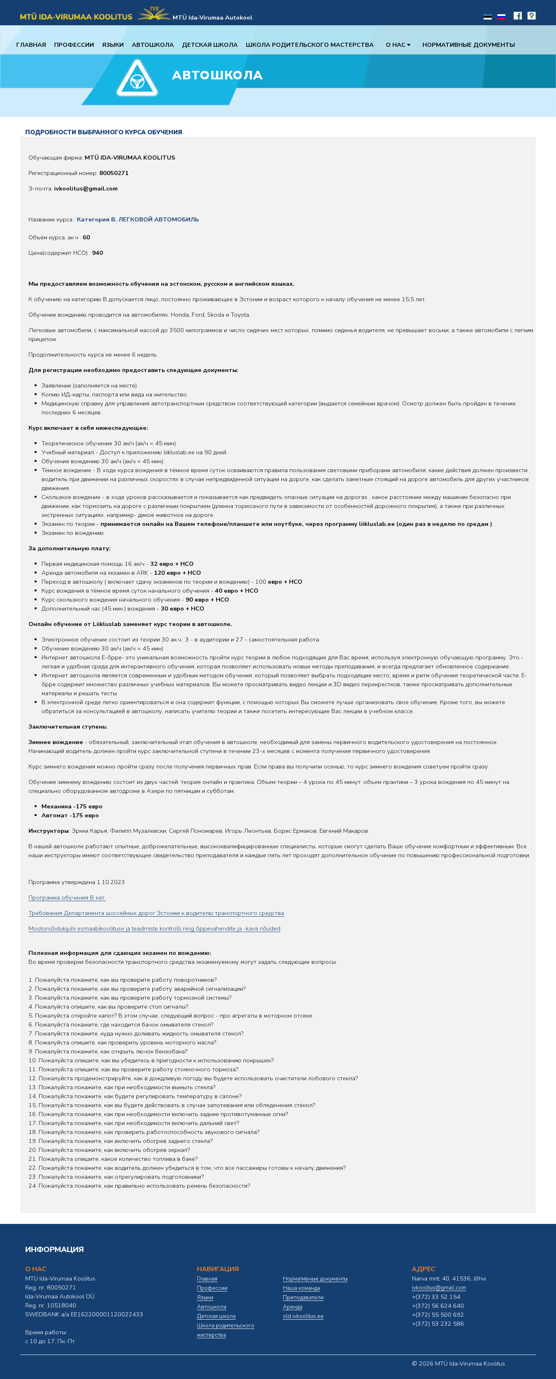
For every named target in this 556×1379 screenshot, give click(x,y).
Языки (113, 45)
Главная (31, 45)
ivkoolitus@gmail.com (439, 1287)
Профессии (74, 45)
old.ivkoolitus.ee (303, 1316)
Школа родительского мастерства (310, 45)
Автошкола (153, 45)
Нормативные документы (468, 45)
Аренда (292, 1307)
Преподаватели (303, 1297)
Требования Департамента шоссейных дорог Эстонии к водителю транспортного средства (156, 913)
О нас (396, 45)
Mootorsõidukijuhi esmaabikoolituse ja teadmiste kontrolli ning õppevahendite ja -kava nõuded (154, 928)
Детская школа (210, 45)
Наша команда (301, 1288)
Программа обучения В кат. (67, 897)
